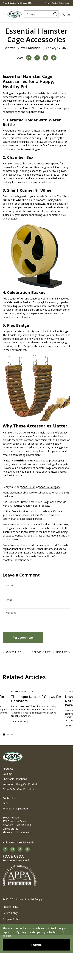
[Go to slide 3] (12, 734)
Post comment (23, 638)
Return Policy (10, 913)
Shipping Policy (11, 919)
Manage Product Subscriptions (57, 3)
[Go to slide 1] (4, 734)
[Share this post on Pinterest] (54, 58)
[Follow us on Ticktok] (20, 849)
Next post (62, 652)
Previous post (42, 652)
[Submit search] (55, 14)
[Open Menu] (3, 14)
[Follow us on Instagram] (12, 849)
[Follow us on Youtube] (27, 849)
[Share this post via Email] (29, 58)
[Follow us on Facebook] (5, 849)
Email (9, 600)
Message (11, 613)
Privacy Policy (10, 906)
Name (9, 585)
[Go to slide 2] (8, 734)
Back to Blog (13, 652)
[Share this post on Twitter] (45, 58)
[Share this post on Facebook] (37, 58)
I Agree (36, 945)
